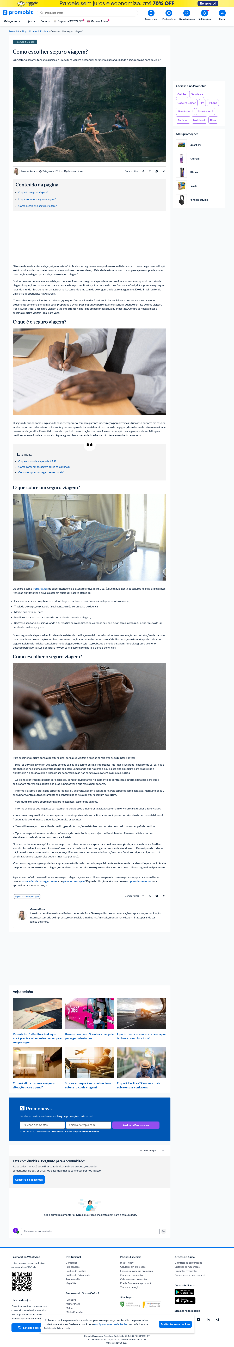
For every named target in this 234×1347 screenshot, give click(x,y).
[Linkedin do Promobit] (208, 1319)
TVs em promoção (129, 1287)
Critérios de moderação (187, 1266)
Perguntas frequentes (186, 1270)
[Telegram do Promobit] (218, 1319)
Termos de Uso (73, 1279)
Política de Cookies (76, 1270)
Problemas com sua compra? (190, 1274)
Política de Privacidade (78, 1274)
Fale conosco (73, 1266)
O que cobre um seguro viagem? (37, 198)
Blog (24, 31)
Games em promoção (131, 1274)
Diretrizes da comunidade (188, 1262)
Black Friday (126, 1262)
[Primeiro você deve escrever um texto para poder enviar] (163, 1231)
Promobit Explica (38, 31)
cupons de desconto (139, 881)
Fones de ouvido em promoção (136, 1270)
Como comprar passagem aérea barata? (41, 472)
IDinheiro (71, 1299)
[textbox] (90, 1231)
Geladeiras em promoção (133, 1279)
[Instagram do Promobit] (198, 1319)
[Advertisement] (199, 56)
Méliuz (69, 1307)
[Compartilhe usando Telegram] (163, 171)
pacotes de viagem (74, 881)
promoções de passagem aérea (39, 881)
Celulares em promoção (133, 1266)
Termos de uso (57, 1131)
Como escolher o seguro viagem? (37, 205)
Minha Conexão (74, 1312)
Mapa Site (71, 1283)
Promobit (14, 31)
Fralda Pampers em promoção (136, 1283)
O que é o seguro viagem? (33, 192)
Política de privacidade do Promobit (82, 1131)
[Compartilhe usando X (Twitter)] (150, 171)
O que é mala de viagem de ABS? (37, 461)
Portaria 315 (40, 588)
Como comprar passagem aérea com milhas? (44, 466)
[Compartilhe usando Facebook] (143, 171)
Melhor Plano (73, 1303)
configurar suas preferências (110, 1324)
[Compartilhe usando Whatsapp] (156, 171)
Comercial (71, 1262)
